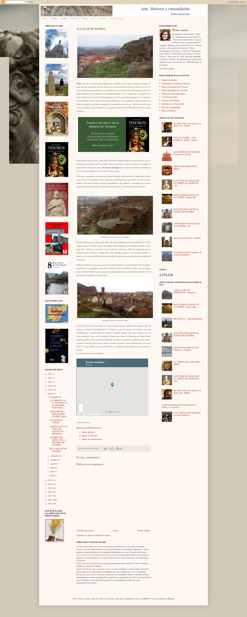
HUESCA (85, 18)
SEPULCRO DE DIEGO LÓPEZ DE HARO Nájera (58, 414)
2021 (50, 382)
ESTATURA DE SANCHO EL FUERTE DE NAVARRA (186, 210)
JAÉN (93, 18)
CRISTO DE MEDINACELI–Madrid (186, 167)
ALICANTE (74, 18)
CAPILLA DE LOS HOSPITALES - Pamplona (185, 291)
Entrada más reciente (85, 530)
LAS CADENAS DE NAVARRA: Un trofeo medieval (187, 414)
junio (52, 471)
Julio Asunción (181, 30)
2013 (50, 495)
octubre (53, 459)
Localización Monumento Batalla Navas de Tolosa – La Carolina (179, 406)
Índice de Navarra (90, 435)
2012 (50, 499)
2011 (50, 503)
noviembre (55, 455)
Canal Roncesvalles (169, 97)
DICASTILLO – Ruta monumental (188, 318)
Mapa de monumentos (92, 439)
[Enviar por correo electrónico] (109, 448)
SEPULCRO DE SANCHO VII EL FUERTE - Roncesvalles (186, 196)
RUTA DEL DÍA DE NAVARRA (58, 449)
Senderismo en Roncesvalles (173, 103)
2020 (50, 385)
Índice (44, 18)
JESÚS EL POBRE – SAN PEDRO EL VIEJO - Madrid (185, 138)
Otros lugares (103, 18)
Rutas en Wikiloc (169, 110)
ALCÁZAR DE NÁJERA (56, 421)
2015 (50, 488)
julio (52, 467)
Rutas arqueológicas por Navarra (175, 86)
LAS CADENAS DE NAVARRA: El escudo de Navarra (187, 153)
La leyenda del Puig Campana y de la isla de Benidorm (188, 253)
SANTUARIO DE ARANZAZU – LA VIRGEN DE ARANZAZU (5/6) (187, 183)
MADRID (64, 18)
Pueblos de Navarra (170, 80)
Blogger (171, 598)
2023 (50, 374)
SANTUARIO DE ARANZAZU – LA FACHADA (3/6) (187, 224)
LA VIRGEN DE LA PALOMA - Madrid (187, 363)
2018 (50, 393)
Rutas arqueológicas (117, 18)
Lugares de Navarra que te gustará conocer (93, 568)
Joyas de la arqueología (171, 107)
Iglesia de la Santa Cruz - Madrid (187, 238)
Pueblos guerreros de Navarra (88, 563)
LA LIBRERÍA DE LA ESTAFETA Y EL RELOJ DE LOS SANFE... (58, 404)
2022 (50, 378)
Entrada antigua (143, 530)
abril (52, 475)
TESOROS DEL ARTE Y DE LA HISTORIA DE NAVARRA (58, 441)
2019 (50, 389)
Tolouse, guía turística (171, 100)
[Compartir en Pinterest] (120, 448)
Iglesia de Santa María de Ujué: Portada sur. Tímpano (186, 348)
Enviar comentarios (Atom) (99, 535)
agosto (53, 463)
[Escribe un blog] (112, 448)
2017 (50, 480)
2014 (50, 492)
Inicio (115, 530)
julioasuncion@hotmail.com (88, 427)
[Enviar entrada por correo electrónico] (105, 448)
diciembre (54, 397)
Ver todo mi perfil (166, 68)
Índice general (88, 432)
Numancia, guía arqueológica (173, 93)
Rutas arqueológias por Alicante (175, 90)
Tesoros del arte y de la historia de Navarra (93, 555)
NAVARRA (53, 18)
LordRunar (145, 598)
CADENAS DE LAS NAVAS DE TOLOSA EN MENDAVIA (58, 430)
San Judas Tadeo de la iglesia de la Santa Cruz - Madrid (187, 124)
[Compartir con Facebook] (117, 448)
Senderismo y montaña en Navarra (176, 83)
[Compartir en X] (115, 448)
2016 (50, 484)
